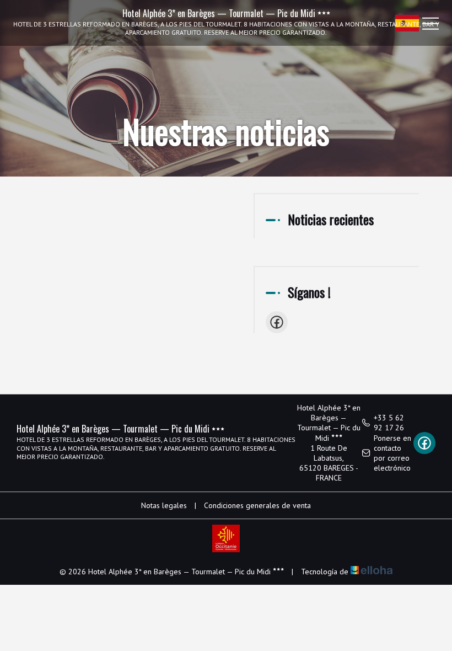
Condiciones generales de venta (257, 505)
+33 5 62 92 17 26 (389, 423)
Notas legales (164, 505)
